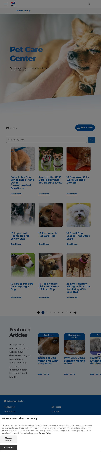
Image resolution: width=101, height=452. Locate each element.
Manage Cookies (8, 439)
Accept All (8, 447)
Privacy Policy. (45, 433)
